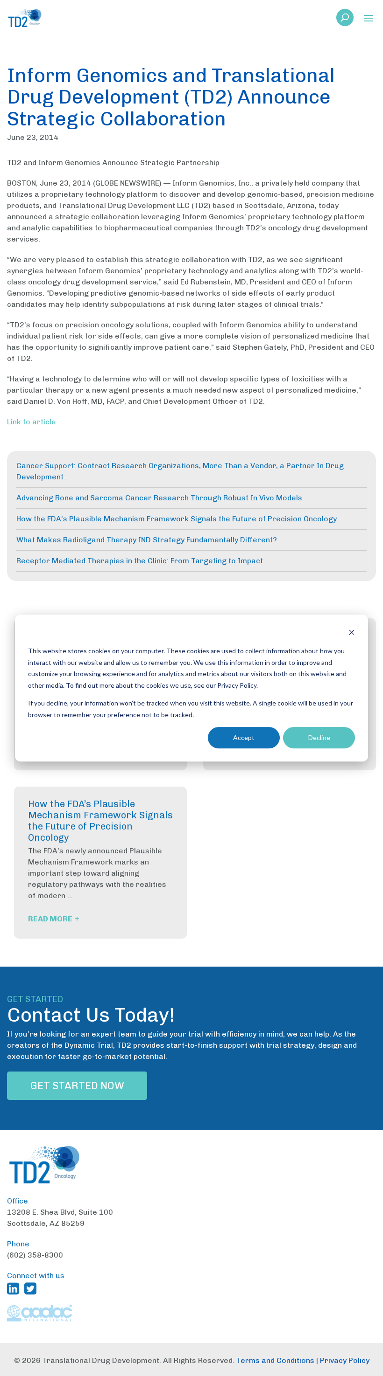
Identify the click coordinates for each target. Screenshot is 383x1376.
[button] (368, 19)
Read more (53, 918)
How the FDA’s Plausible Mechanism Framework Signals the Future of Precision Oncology (176, 518)
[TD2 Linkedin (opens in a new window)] (15, 1288)
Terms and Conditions (275, 1360)
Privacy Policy (344, 1360)
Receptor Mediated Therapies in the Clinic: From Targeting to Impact (139, 560)
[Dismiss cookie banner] (351, 633)
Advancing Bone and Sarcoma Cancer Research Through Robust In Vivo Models (159, 497)
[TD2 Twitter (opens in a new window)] (32, 1288)
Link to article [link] (31, 421)
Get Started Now (77, 1085)
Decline (319, 737)
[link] (345, 20)
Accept (244, 737)
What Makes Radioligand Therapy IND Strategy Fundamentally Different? (146, 539)
